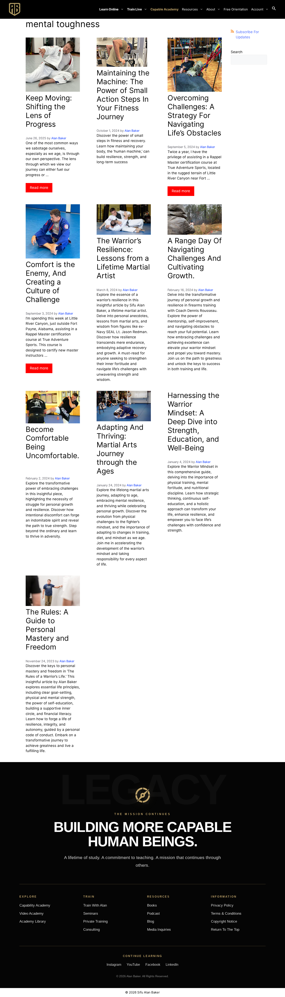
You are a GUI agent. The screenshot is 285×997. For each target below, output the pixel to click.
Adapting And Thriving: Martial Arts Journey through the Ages (120, 449)
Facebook (152, 964)
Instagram (114, 964)
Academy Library (32, 921)
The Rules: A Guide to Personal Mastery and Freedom (47, 629)
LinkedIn (172, 964)
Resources (190, 9)
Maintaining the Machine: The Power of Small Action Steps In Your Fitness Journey (123, 94)
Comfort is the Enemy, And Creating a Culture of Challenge (50, 282)
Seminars (90, 913)
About (210, 9)
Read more (39, 188)
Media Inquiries (159, 930)
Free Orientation (236, 9)
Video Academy (31, 913)
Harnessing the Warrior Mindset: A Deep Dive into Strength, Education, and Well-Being (193, 421)
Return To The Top (225, 930)
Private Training (95, 921)
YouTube (133, 964)
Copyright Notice (224, 921)
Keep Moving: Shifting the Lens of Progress (49, 110)
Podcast (153, 913)
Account (257, 9)
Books (152, 905)
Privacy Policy (222, 905)
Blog (150, 921)
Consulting (91, 930)
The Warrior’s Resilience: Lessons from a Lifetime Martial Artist (123, 258)
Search (236, 52)
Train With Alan (95, 905)
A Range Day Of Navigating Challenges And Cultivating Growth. (195, 258)
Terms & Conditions (226, 913)
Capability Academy (34, 905)
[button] (274, 9)
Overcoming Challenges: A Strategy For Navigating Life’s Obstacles (194, 115)
